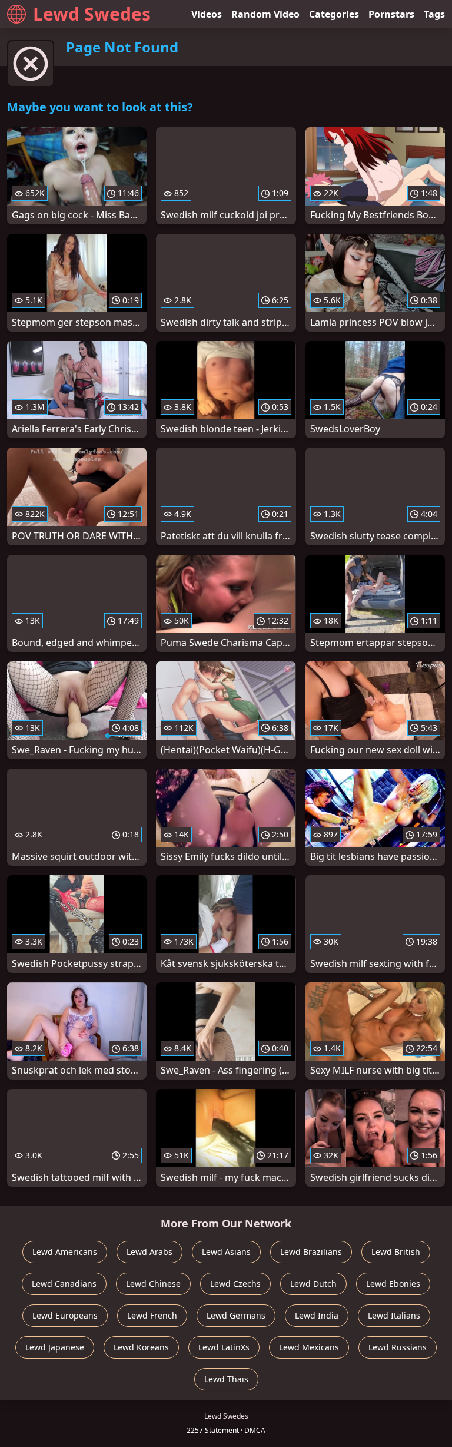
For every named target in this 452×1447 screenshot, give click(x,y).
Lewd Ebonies (393, 1283)
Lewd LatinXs (224, 1347)
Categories (334, 14)
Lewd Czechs (235, 1283)
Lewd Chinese (153, 1283)
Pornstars (391, 14)
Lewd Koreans (141, 1347)
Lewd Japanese (54, 1347)
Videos (206, 14)
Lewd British (395, 1251)
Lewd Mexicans (309, 1347)
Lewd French (152, 1315)
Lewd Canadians (64, 1283)
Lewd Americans (64, 1251)
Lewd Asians (226, 1251)
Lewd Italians (394, 1315)
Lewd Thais (226, 1379)
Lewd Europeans (65, 1315)
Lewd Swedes (92, 14)
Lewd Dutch (313, 1283)
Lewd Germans (236, 1315)
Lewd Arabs (149, 1251)
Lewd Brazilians (311, 1251)
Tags (434, 14)
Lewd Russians (397, 1347)
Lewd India (316, 1315)
